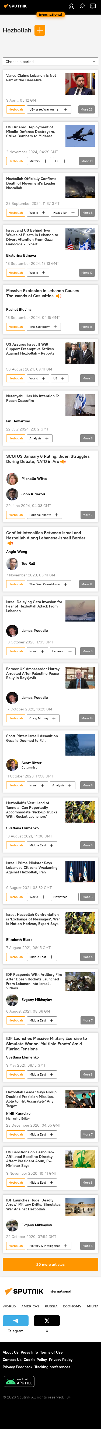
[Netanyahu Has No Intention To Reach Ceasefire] (80, 405)
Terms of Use (51, 1352)
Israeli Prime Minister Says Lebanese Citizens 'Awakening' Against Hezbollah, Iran (32, 867)
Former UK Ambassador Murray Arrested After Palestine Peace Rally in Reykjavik (33, 673)
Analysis (35, 438)
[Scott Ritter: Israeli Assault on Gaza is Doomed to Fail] (80, 745)
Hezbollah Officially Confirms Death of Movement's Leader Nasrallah (31, 183)
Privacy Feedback (17, 1366)
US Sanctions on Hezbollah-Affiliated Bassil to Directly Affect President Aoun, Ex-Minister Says (30, 1159)
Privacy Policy (60, 1359)
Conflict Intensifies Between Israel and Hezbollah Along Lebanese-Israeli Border (45, 535)
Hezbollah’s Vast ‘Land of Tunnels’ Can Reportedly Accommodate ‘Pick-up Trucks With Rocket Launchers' (31, 810)
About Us (11, 1352)
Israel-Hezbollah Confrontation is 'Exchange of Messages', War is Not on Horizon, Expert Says (33, 919)
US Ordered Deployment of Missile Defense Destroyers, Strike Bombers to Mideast (30, 132)
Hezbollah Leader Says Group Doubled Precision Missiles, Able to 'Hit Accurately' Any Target (31, 1099)
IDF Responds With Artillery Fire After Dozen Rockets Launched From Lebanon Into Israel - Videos (34, 981)
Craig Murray (38, 718)
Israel (33, 651)
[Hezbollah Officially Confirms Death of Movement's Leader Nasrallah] (80, 187)
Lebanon (58, 651)
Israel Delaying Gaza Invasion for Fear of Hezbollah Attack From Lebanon (34, 606)
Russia (51, 1306)
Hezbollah (17, 30)
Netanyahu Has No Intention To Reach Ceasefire (33, 398)
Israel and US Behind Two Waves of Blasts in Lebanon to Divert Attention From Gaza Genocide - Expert (32, 237)
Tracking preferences (52, 1366)
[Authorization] (71, 6)
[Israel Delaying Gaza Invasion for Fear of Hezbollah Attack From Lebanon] (80, 611)
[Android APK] (19, 1382)
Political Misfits (40, 515)
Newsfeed (60, 897)
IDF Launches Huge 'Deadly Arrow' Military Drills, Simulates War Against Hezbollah (33, 1205)
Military (34, 161)
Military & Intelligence (44, 1246)
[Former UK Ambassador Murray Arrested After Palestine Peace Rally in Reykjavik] (80, 678)
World (33, 213)
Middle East (37, 845)
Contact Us (12, 1359)
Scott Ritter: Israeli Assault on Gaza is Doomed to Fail (32, 738)
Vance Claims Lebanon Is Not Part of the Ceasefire (31, 77)
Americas (30, 1306)
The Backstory (39, 327)
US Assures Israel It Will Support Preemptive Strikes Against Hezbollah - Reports (30, 349)
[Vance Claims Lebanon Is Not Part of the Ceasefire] (80, 84)
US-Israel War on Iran (44, 109)
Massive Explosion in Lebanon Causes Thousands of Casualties (42, 293)
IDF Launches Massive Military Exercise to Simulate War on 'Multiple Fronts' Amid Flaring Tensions (46, 1043)
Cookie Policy (35, 1359)
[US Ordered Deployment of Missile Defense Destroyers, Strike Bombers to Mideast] (80, 136)
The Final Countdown (44, 584)
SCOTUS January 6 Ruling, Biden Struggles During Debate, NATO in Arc (48, 459)
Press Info (29, 1352)
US (57, 161)
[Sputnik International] (16, 8)
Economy (72, 1306)
